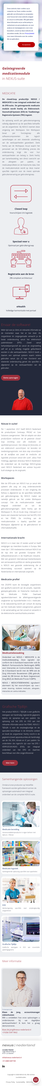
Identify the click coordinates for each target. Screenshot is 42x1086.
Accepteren (26, 45)
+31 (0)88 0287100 (9, 1061)
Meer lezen (10, 763)
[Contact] (36, 1080)
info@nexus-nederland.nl (12, 1057)
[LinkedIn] (3, 1066)
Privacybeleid (29, 33)
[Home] (20, 1045)
